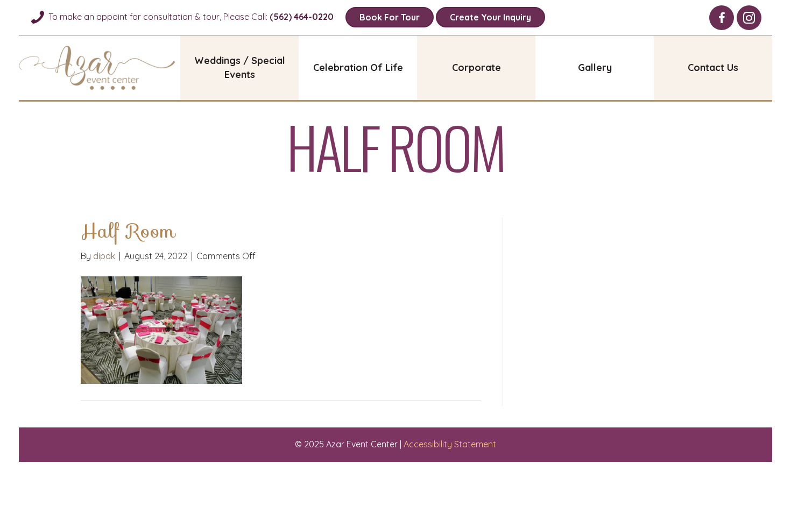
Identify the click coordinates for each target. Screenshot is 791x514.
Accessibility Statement (450, 444)
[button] (721, 17)
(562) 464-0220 (302, 16)
